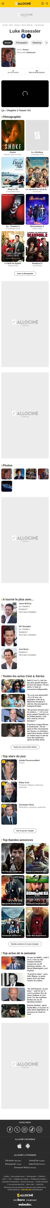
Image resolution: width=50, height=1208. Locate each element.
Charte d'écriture (42, 1182)
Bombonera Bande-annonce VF (37, 904)
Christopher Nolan (26, 805)
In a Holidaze (37, 152)
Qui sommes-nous (18, 1176)
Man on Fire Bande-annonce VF (13, 904)
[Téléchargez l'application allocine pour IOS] (21, 1146)
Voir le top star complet (25, 831)
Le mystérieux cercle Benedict (37, 189)
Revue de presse (27, 1182)
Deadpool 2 (37, 263)
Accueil (5, 25)
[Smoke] (12, 135)
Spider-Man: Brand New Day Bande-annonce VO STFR (37, 936)
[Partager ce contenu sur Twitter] (28, 36)
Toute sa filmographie (25, 274)
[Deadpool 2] (37, 246)
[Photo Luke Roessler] (6, 474)
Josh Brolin (24, 649)
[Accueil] (23, 3)
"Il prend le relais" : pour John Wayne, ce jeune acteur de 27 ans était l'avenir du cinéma (37, 977)
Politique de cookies (21, 1179)
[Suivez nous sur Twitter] (17, 1130)
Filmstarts (9, 1160)
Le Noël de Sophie (13, 263)
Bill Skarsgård (25, 626)
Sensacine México (22, 1167)
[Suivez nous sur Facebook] (10, 1130)
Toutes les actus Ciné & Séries (25, 747)
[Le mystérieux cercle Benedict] (37, 172)
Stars (11, 25)
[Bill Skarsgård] (9, 635)
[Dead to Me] (12, 172)
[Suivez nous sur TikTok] (32, 1130)
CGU (4, 1179)
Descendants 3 (37, 226)
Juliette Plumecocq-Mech (29, 760)
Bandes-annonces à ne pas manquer (25, 944)
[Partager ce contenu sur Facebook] (23, 36)
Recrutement (31, 1176)
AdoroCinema (35, 1164)
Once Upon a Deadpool (27, 612)
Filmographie (12, 116)
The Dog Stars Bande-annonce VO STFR (13, 872)
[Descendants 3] (37, 209)
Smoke (13, 152)
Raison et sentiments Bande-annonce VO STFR (37, 872)
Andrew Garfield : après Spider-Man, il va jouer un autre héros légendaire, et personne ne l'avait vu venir (38, 1009)
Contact (6, 1176)
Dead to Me (13, 189)
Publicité (41, 1176)
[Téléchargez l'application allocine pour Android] (29, 1146)
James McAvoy (25, 604)
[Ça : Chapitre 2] (12, 209)
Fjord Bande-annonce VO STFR (13, 936)
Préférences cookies (38, 1179)
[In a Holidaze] (37, 135)
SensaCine (34, 1160)
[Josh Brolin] (9, 658)
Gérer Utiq (30, 1184)
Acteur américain (26, 25)
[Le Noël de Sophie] (12, 246)
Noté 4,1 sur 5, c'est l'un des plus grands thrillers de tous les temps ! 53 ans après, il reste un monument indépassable (38, 684)
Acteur (26, 50)
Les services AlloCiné (16, 1184)
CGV (10, 1179)
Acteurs (17, 25)
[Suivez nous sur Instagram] (25, 1130)
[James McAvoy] (9, 613)
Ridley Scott (24, 783)
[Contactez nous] (39, 1130)
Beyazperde (10, 1164)
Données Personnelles (10, 1182)
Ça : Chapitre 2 (13, 226)
